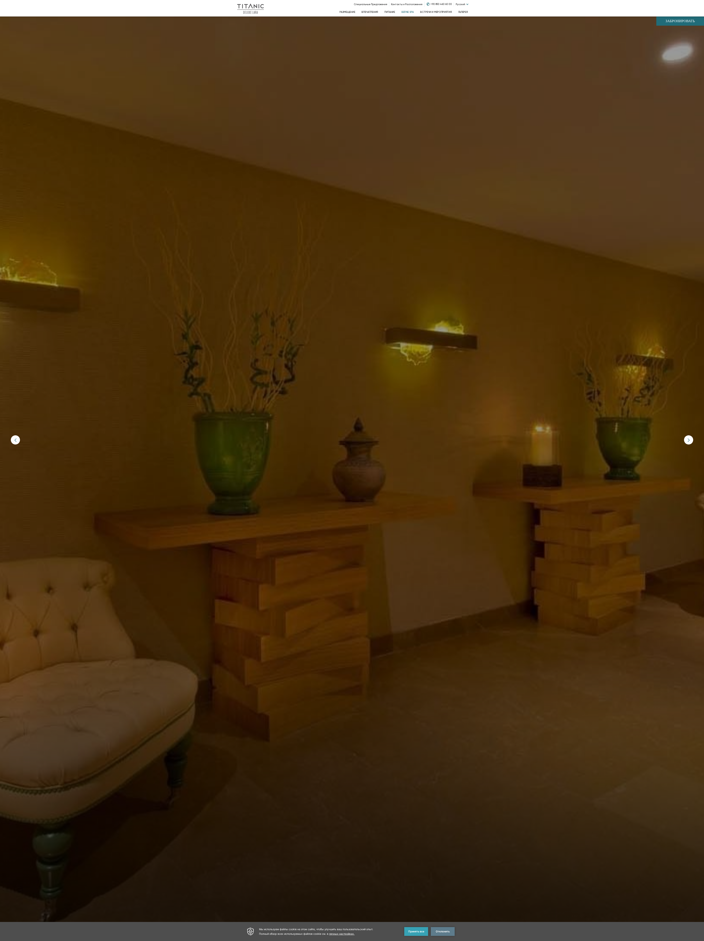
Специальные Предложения (370, 4)
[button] (15, 439)
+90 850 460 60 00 (441, 4)
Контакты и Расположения (406, 4)
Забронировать (680, 21)
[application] (352, 931)
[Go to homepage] (250, 8)
